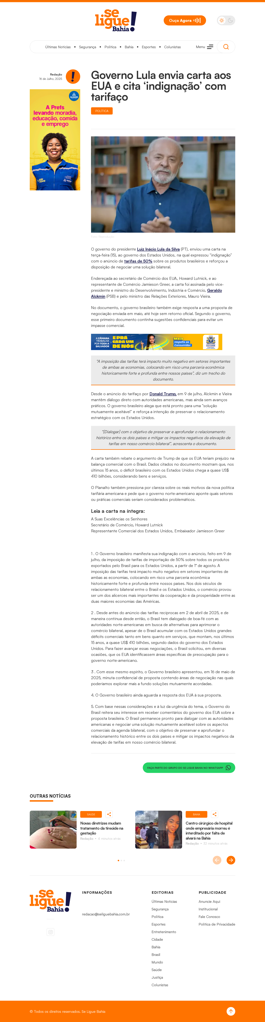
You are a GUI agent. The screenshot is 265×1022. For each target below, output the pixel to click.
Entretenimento (164, 932)
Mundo (157, 962)
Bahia (129, 47)
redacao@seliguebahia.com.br (106, 914)
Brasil (156, 954)
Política (110, 47)
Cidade (157, 939)
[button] (118, 860)
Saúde (157, 969)
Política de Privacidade (217, 924)
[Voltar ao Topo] (231, 1011)
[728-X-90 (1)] (163, 342)
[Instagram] (50, 932)
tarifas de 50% (138, 260)
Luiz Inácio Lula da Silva (158, 249)
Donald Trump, (162, 393)
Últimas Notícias (58, 47)
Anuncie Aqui (209, 901)
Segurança (87, 47)
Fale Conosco (209, 916)
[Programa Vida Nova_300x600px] (55, 139)
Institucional (208, 909)
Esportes (149, 47)
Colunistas (172, 47)
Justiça (157, 977)
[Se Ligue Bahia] (116, 20)
